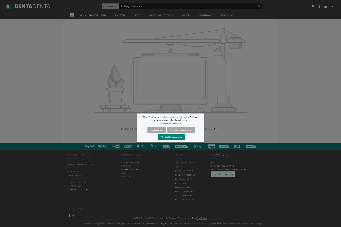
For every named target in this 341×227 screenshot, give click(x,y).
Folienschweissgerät (185, 175)
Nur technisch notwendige (181, 130)
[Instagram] (73, 216)
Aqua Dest (180, 167)
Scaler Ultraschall (184, 195)
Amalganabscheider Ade (186, 163)
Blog (179, 155)
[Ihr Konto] (319, 6)
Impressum (126, 177)
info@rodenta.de (75, 175)
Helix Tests (180, 183)
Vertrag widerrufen (223, 174)
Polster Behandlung (185, 191)
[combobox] (187, 6)
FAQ (212, 162)
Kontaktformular (130, 162)
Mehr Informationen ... (178, 120)
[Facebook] (69, 216)
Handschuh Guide (183, 179)
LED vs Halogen (182, 187)
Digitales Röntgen (184, 171)
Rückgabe (126, 166)
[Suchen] (259, 6)
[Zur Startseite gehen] (30, 6)
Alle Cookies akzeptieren (171, 137)
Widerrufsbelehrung (131, 169)
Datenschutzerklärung (222, 166)
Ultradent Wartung (185, 199)
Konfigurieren (156, 130)
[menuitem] (143, 162)
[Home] (71, 15)
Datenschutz (165, 124)
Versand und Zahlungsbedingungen (228, 169)
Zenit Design (201, 218)
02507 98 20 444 (74, 172)
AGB (123, 173)
